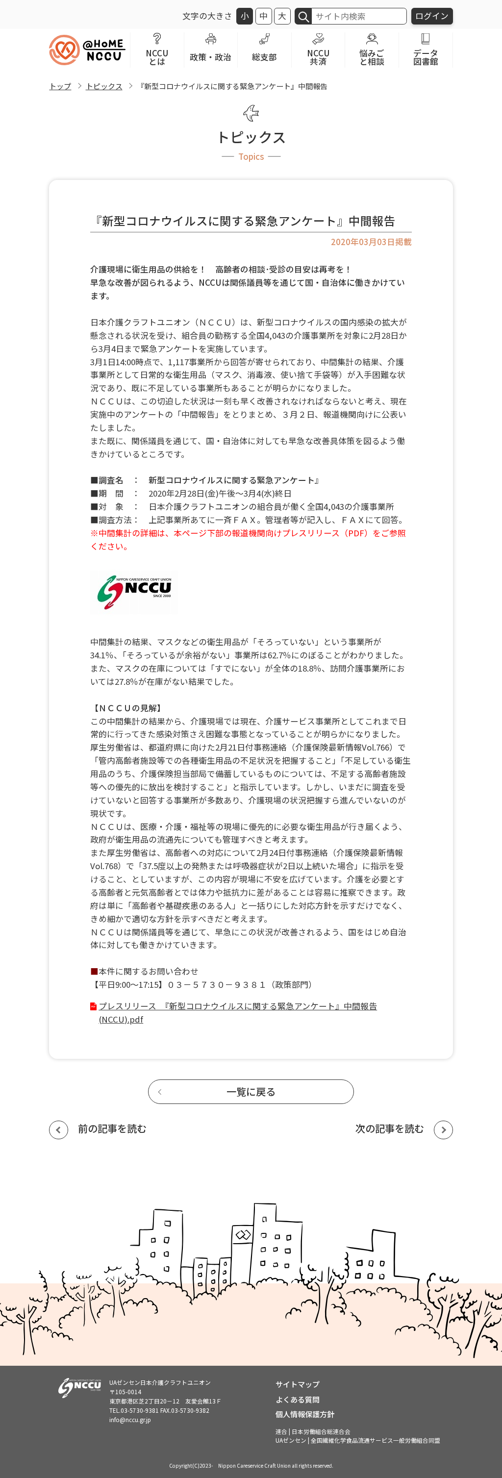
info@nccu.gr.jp (130, 1419)
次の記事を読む (389, 1128)
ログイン (432, 16)
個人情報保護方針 (305, 1413)
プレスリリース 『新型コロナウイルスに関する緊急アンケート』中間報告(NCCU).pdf (238, 1012)
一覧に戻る (251, 1091)
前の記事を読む (112, 1128)
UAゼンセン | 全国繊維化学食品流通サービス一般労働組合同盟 (358, 1440)
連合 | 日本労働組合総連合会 (313, 1431)
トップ (60, 85)
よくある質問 (298, 1399)
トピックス (104, 85)
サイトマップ (298, 1383)
